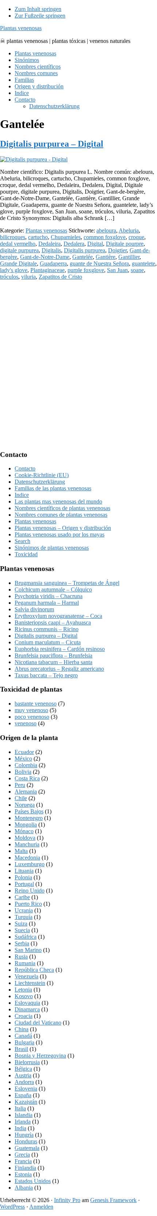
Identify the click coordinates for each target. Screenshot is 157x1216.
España (23, 1095)
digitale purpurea (19, 250)
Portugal (24, 884)
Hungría (24, 1135)
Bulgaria (24, 1042)
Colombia (26, 765)
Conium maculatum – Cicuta (48, 642)
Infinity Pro (67, 1200)
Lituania (24, 871)
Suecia (22, 930)
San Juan (117, 270)
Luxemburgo (30, 864)
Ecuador (24, 752)
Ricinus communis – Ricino (46, 629)
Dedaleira (49, 244)
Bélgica (23, 1069)
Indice (22, 495)
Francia (23, 1161)
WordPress (12, 1207)
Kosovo (24, 996)
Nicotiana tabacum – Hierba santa (53, 662)
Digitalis (51, 250)
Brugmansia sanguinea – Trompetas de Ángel (67, 583)
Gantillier (128, 257)
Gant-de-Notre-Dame (44, 257)
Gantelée (82, 257)
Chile (21, 798)
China (21, 1029)
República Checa (34, 970)
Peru (20, 785)
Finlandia (25, 1168)
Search (22, 541)
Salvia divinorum (34, 609)
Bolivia (23, 772)
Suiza (21, 923)
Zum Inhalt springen (38, 9)
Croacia (23, 1016)
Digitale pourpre (124, 244)
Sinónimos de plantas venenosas (52, 548)
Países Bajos (29, 811)
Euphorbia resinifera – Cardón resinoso (60, 649)
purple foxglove (86, 270)
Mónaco (24, 831)
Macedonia (27, 857)
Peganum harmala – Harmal (47, 603)
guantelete (143, 263)
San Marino (28, 950)
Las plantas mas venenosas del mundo (58, 501)
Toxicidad (26, 554)
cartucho (38, 237)
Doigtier (117, 250)
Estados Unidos (33, 1181)
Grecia (22, 1154)
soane (137, 270)
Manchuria (27, 844)
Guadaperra (53, 263)
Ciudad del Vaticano (38, 1022)
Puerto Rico (28, 904)
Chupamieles (66, 237)
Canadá (23, 1036)
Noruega (25, 805)
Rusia (21, 956)
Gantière (105, 257)
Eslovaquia (27, 1003)
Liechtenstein (30, 983)
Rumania (25, 963)
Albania (24, 1187)
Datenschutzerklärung (40, 482)
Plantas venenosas (21, 28)
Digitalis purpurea (84, 250)
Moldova (25, 838)
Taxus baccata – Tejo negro (46, 675)
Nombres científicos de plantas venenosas (62, 508)
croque (136, 237)
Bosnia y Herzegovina (40, 1055)
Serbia (22, 943)
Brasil (21, 1049)
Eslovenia (26, 1088)
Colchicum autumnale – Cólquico (53, 589)
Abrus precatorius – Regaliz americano (59, 669)
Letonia (23, 989)
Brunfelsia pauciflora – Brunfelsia (53, 655)
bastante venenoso (36, 703)
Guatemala (27, 1148)
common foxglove (105, 237)
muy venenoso (31, 710)
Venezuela (26, 976)
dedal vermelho (17, 244)
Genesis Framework (113, 1200)
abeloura (106, 230)
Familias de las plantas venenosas (53, 488)
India (20, 1128)
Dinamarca (27, 1009)
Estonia (23, 1174)
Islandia (23, 1115)
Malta (21, 851)
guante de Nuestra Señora (99, 263)
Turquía (23, 917)
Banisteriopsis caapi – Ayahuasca (53, 622)
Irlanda (23, 1121)
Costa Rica (27, 778)
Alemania (26, 791)
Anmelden (41, 1207)
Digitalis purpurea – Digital (51, 144)
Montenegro (29, 818)
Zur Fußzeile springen (40, 15)
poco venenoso (32, 717)
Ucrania (24, 910)
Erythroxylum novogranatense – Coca (58, 616)
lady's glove (13, 270)
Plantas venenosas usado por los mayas (59, 534)
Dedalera (74, 244)
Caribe (22, 897)
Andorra (24, 1082)
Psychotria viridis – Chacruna (49, 596)
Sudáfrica (26, 937)
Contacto (25, 468)
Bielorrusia (27, 1062)
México (23, 758)
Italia (20, 1108)
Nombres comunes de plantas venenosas (61, 515)
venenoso (26, 723)
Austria (23, 1075)
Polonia (23, 877)
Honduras (26, 1141)
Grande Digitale (18, 263)
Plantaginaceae (47, 270)
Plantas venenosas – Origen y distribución (63, 528)
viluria (28, 277)
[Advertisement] (78, 365)
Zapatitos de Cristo (60, 277)
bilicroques (12, 237)
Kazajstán (26, 1102)
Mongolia (26, 824)
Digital (95, 244)
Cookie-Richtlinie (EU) (42, 475)
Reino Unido (30, 890)
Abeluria (129, 230)
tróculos (9, 277)
